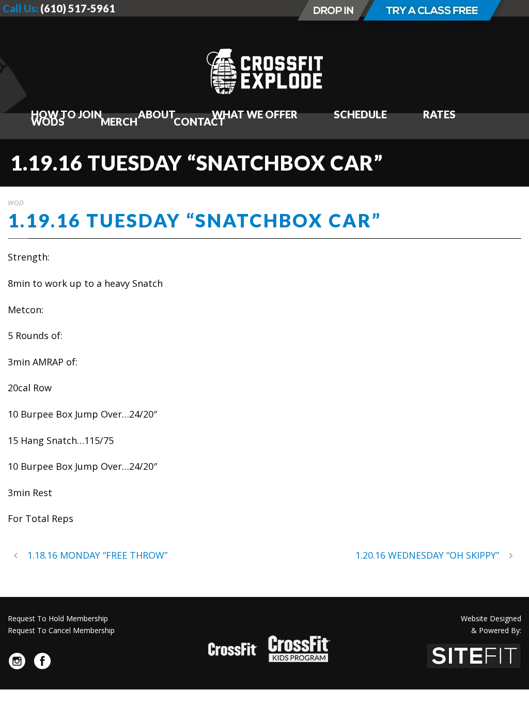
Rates (439, 114)
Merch (119, 121)
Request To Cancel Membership (61, 630)
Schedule (360, 114)
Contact (199, 121)
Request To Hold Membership (58, 618)
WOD (16, 202)
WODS (48, 121)
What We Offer (255, 114)
